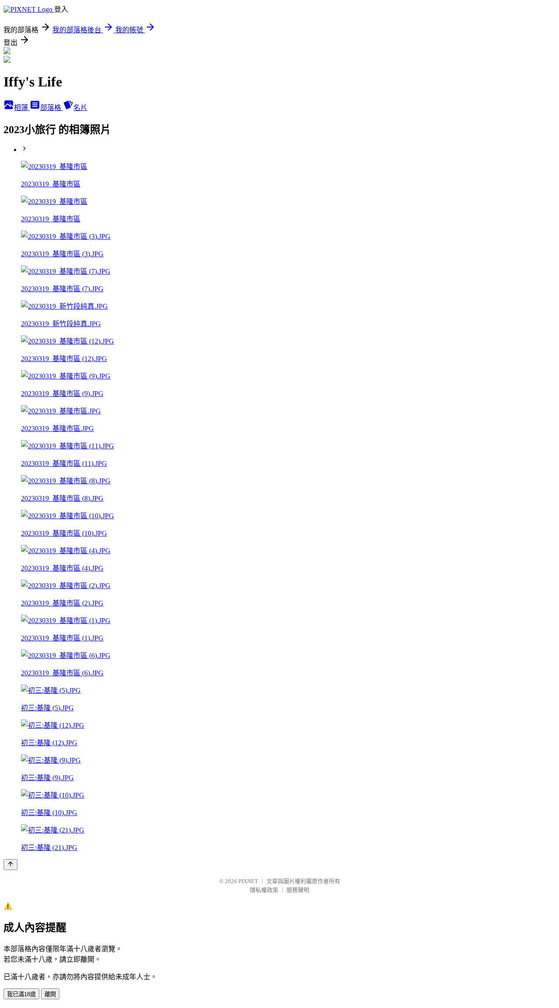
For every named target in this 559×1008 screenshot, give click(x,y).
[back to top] (10, 864)
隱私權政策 (264, 890)
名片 (80, 107)
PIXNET (248, 881)
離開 (50, 994)
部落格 (51, 107)
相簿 (22, 107)
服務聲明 (297, 890)
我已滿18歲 (21, 994)
